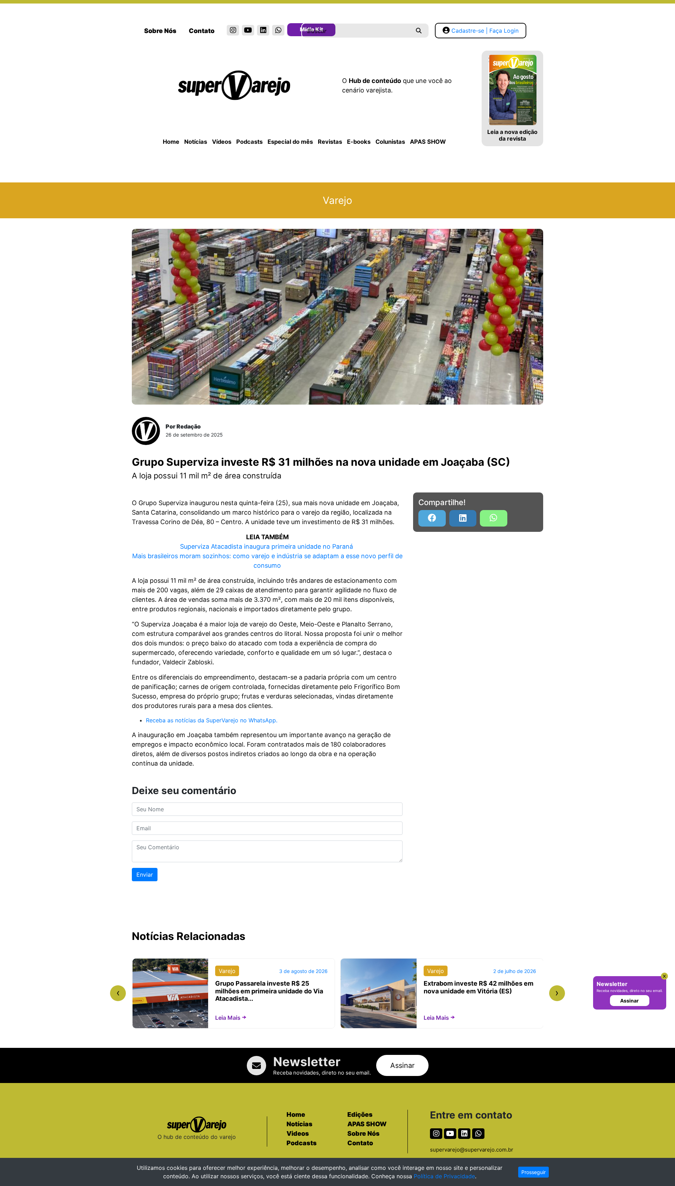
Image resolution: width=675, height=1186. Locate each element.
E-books (359, 141)
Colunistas (390, 141)
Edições (360, 1114)
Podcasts (249, 141)
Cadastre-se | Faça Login (485, 30)
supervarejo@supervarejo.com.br (471, 1149)
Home (171, 141)
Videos (298, 1133)
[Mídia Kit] (293, 31)
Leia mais (227, 1017)
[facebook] (432, 518)
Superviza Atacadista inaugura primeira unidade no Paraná (267, 546)
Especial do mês (290, 141)
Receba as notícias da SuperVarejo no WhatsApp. (211, 720)
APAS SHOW (428, 141)
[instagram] (233, 30)
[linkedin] (263, 30)
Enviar (144, 874)
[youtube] (248, 30)
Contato (201, 30)
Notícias (195, 141)
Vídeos (221, 141)
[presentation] (118, 993)
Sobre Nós (160, 30)
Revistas (330, 141)
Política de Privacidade (444, 1176)
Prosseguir (533, 1172)
